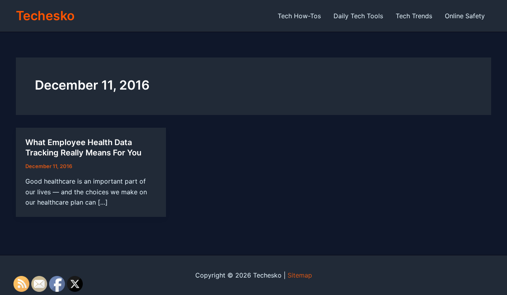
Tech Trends (414, 16)
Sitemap (300, 275)
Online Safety (465, 16)
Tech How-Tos (299, 16)
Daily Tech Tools (358, 16)
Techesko (45, 15)
